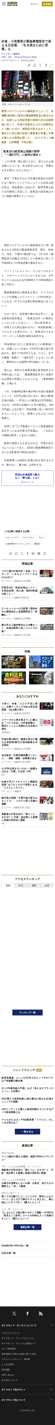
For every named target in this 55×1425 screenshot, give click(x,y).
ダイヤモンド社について (14, 1399)
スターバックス (12, 537)
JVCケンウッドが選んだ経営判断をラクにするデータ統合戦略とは (27, 1110)
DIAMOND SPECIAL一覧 (15, 1245)
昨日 (21, 885)
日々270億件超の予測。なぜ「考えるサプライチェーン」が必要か (27, 1089)
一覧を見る (27, 1131)
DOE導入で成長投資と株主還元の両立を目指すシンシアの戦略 (27, 1100)
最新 (8, 885)
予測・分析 (7, 56)
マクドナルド (28, 537)
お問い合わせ (8, 1374)
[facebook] (27, 1314)
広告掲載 (6, 1369)
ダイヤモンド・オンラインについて (19, 1325)
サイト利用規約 (9, 1348)
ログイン (35, 4)
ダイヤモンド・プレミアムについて (18, 1338)
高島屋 (37, 543)
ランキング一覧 (27, 1012)
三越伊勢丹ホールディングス (18, 543)
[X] (14, 1314)
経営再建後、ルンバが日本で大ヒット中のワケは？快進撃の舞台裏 (27, 1079)
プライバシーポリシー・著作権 (16, 1359)
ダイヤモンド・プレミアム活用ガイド (19, 1343)
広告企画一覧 (9, 1253)
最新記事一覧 (27, 1227)
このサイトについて (11, 1332)
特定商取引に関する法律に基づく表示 (19, 1353)
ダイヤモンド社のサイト (14, 1389)
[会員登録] (47, 4)
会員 (47, 885)
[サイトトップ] (12, 4)
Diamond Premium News (25, 56)
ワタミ (41, 537)
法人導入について (10, 1380)
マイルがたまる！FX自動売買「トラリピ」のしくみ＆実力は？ (27, 1121)
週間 (34, 885)
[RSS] (40, 1314)
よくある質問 (8, 1364)
